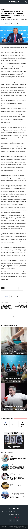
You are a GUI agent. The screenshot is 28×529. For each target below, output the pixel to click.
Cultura (14, 376)
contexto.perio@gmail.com (17, 517)
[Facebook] (10, 520)
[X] (14, 319)
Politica (5, 6)
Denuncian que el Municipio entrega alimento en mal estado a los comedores (21, 306)
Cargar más (13, 501)
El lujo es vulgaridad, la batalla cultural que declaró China (17, 486)
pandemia (21, 289)
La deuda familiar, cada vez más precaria (14, 353)
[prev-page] (2, 414)
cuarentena (4, 289)
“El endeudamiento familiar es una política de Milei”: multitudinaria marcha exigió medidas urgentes (17, 495)
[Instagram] (14, 520)
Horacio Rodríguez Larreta (13, 289)
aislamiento (7, 287)
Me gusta (5, 421)
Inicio (2, 6)
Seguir (14, 421)
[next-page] (4, 414)
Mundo (11, 484)
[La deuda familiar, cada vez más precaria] (14, 341)
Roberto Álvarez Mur (7, 19)
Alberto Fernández (14, 287)
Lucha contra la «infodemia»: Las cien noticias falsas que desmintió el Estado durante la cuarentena (6, 306)
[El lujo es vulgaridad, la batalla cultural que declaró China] (5, 486)
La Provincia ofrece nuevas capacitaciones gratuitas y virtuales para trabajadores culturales (14, 380)
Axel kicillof (21, 287)
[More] (17, 23)
